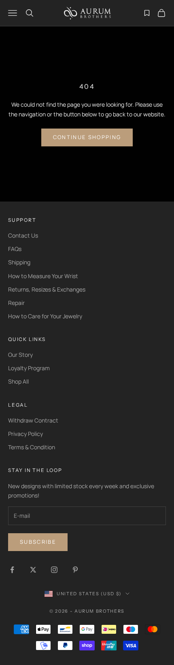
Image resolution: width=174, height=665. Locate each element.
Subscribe (38, 541)
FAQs (14, 249)
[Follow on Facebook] (12, 570)
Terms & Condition (31, 447)
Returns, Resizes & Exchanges (46, 289)
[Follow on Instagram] (54, 570)
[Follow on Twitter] (33, 570)
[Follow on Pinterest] (75, 570)
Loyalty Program (29, 368)
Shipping (19, 262)
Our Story (20, 354)
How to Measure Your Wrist (43, 276)
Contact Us (23, 235)
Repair (16, 303)
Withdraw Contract (33, 420)
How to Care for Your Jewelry (45, 316)
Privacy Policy (25, 434)
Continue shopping (87, 137)
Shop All (18, 381)
